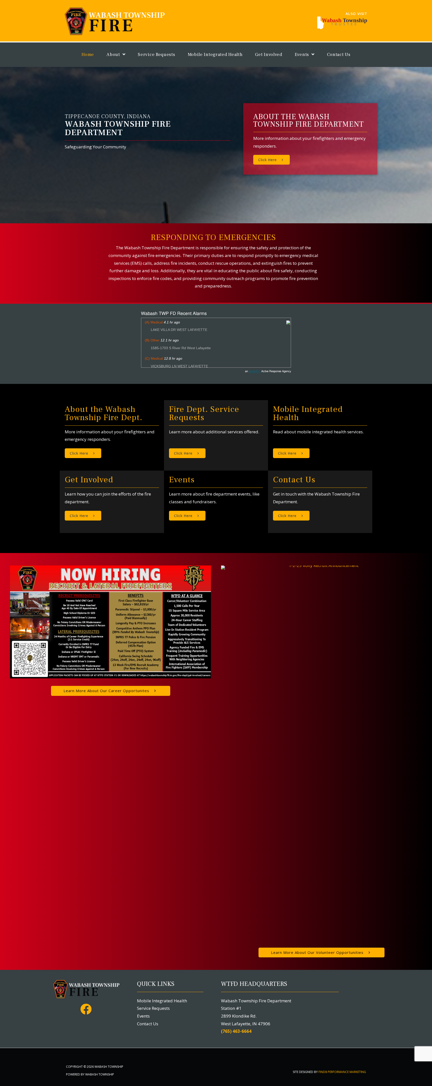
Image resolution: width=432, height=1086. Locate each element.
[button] (271, 160)
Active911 (254, 371)
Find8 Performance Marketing (342, 1072)
